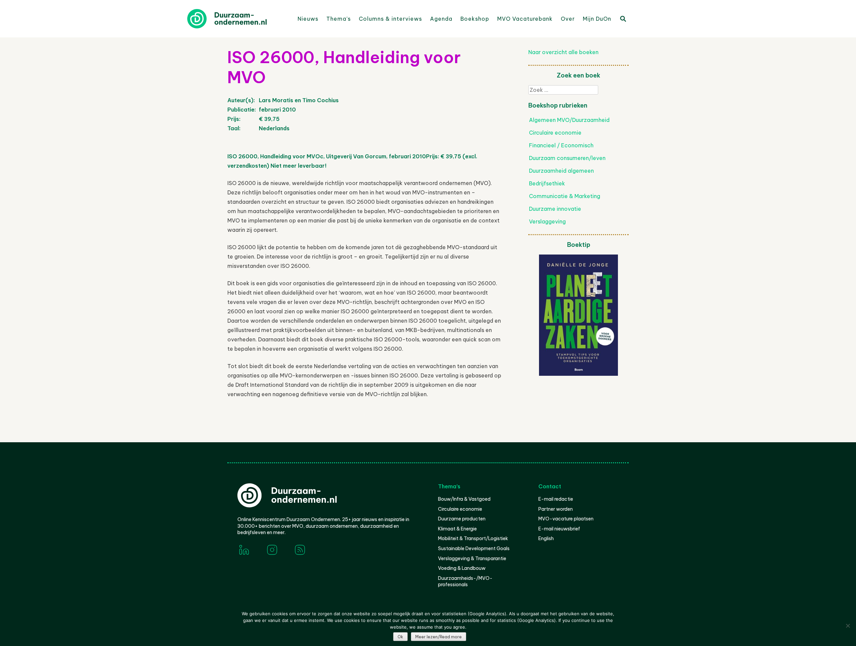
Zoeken (622, 18)
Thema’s (338, 18)
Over (568, 18)
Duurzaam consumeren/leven (567, 158)
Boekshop (474, 18)
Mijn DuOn (597, 18)
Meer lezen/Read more (438, 636)
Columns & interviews (390, 18)
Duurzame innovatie (555, 208)
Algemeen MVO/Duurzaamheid (569, 120)
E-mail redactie (555, 499)
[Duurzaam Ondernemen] (237, 18)
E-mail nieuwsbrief (559, 529)
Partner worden (555, 509)
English (546, 538)
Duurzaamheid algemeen (561, 170)
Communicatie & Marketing (564, 196)
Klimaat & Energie (457, 529)
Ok (400, 636)
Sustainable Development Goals (474, 548)
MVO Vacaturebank (525, 18)
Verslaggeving (547, 221)
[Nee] (847, 625)
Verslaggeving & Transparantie (472, 558)
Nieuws (308, 18)
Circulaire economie (555, 132)
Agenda (441, 18)
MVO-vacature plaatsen (566, 519)
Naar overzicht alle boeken (563, 52)
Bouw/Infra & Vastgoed (464, 499)
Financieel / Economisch (561, 145)
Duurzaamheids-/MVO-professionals (465, 581)
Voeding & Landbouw (462, 568)
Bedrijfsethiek (547, 183)
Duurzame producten (462, 519)
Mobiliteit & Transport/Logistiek (473, 538)
